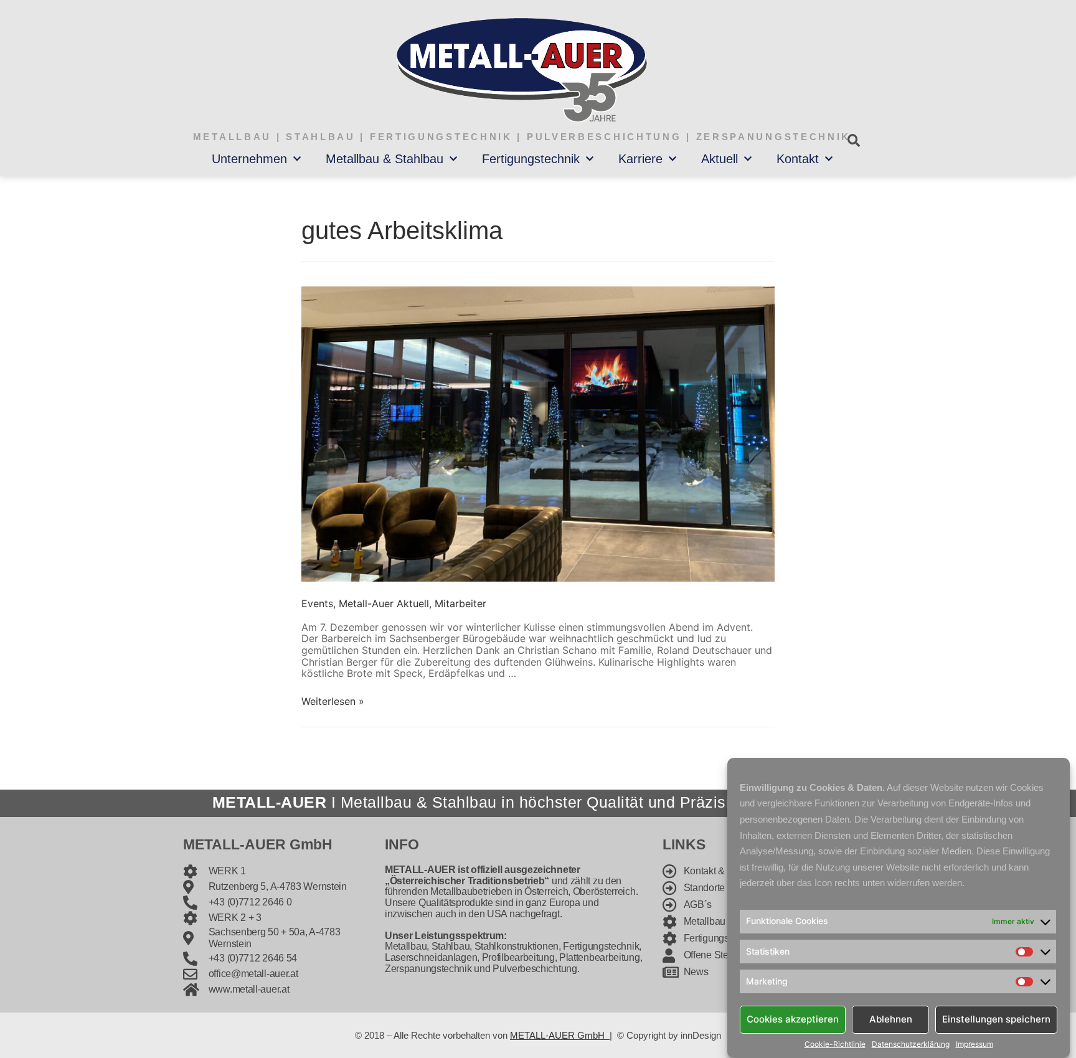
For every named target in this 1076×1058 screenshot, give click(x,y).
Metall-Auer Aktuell (384, 603)
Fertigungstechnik (531, 159)
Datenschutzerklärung (911, 1044)
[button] (853, 140)
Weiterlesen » (332, 701)
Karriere (640, 159)
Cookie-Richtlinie (835, 1044)
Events (317, 603)
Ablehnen (890, 1019)
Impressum (974, 1044)
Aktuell (719, 159)
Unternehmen (249, 159)
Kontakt (797, 159)
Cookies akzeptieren (793, 1019)
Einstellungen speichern (996, 1019)
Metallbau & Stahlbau (384, 159)
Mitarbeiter (460, 603)
